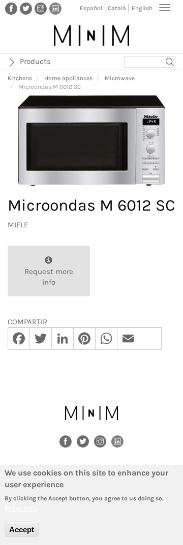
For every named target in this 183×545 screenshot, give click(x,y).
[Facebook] (11, 8)
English (142, 8)
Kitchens (20, 78)
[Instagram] (41, 8)
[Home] (91, 35)
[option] (91, 140)
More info (21, 508)
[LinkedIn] (55, 8)
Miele (18, 224)
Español (91, 8)
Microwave (120, 78)
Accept (21, 529)
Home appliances (68, 78)
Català (117, 8)
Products (35, 61)
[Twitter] (26, 8)
